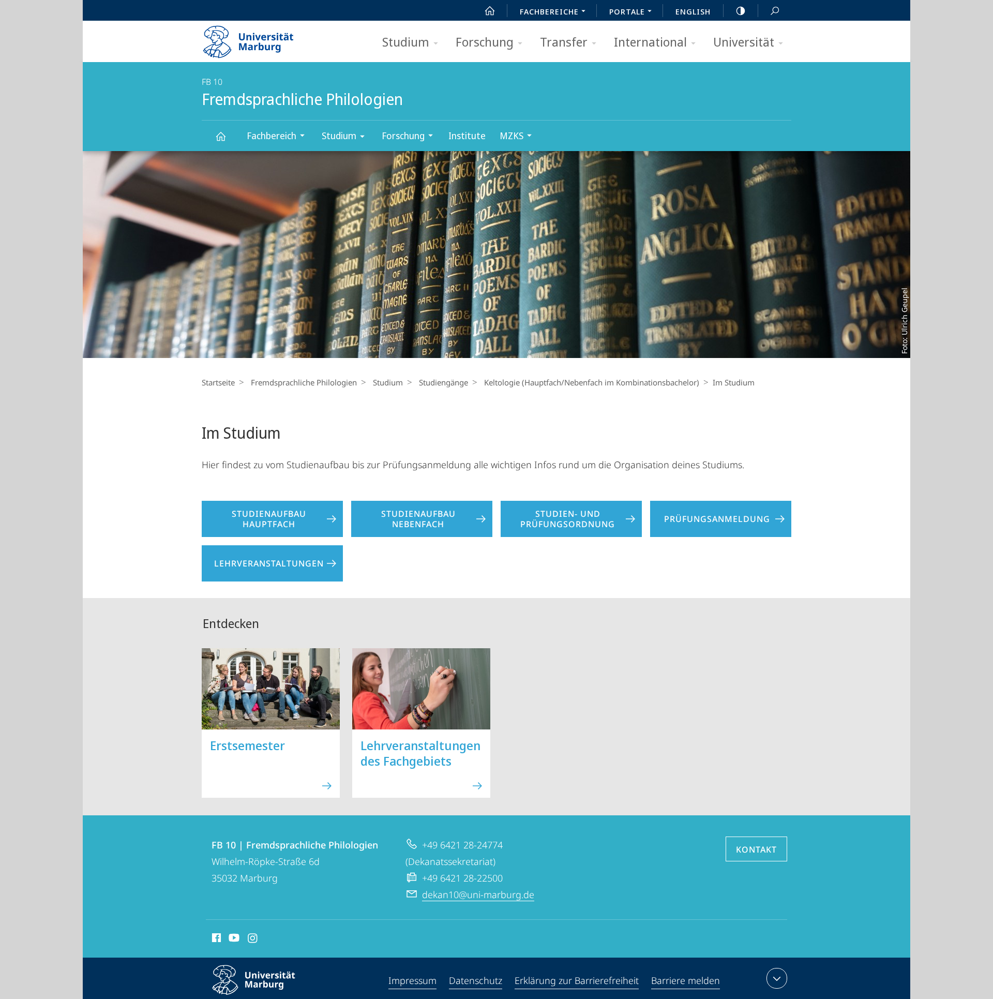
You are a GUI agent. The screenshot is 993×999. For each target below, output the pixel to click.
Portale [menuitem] (627, 11)
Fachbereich (271, 135)
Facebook (215, 939)
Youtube (233, 939)
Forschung (485, 41)
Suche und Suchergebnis (774, 10)
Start (490, 10)
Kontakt (756, 849)
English (693, 11)
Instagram (253, 939)
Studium (405, 41)
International (650, 41)
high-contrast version (741, 10)
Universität (743, 41)
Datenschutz (475, 980)
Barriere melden (685, 980)
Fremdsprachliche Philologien (220, 136)
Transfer (564, 41)
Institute (467, 135)
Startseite (218, 382)
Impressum (412, 980)
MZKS (511, 135)
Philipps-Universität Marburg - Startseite (266, 38)
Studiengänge (443, 382)
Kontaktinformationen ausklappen (776, 978)
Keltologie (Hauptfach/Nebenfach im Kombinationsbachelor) (591, 382)
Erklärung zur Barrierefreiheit (577, 980)
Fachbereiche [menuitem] (549, 11)
